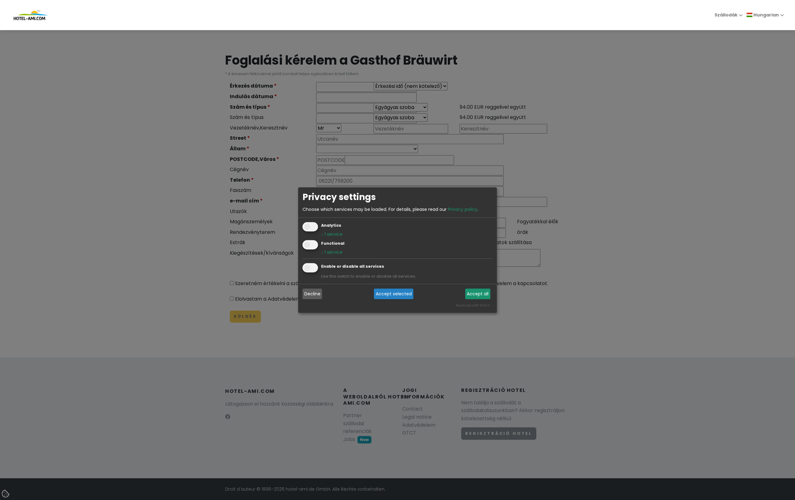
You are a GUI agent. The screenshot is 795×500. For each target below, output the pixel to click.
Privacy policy (462, 209)
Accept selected (394, 294)
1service (332, 234)
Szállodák (726, 15)
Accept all (477, 294)
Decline (312, 294)
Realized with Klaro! (473, 305)
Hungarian (765, 15)
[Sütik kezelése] (6, 494)
